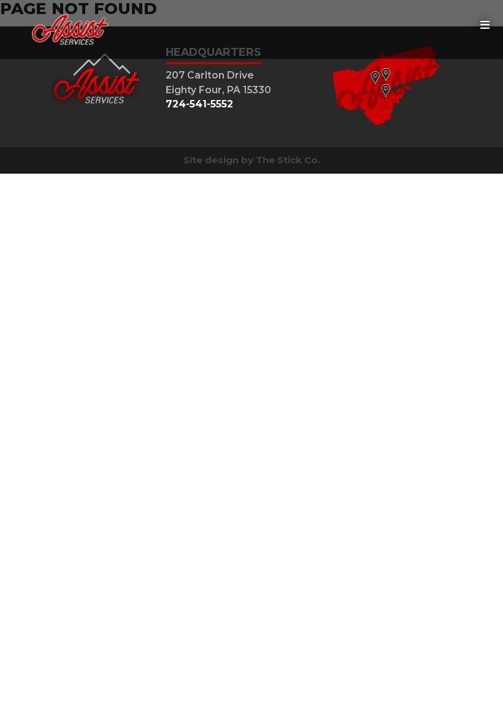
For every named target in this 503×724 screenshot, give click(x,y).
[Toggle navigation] (485, 25)
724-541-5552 (199, 104)
